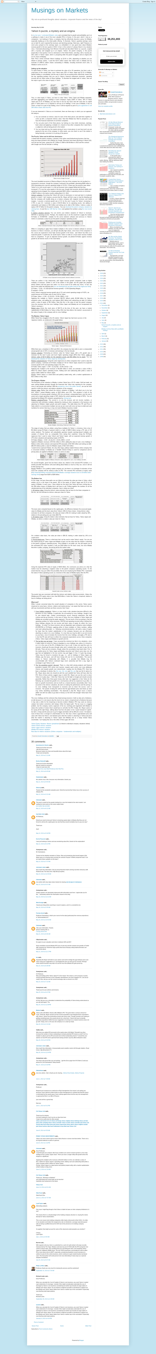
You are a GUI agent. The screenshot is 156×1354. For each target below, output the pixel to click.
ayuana (38, 1304)
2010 (101, 351)
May (103, 323)
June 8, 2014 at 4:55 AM (43, 1130)
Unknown (39, 800)
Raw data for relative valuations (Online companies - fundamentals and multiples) (56, 731)
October (104, 310)
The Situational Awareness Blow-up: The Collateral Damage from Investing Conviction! (116, 139)
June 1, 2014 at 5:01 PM (43, 1105)
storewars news (41, 867)
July (103, 318)
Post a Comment (39, 1322)
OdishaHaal (39, 1070)
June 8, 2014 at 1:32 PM (43, 1143)
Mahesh (38, 1010)
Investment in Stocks (42, 745)
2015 (101, 300)
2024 (101, 278)
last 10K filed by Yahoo (54, 209)
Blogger (81, 1340)
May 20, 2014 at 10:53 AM (43, 920)
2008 (101, 356)
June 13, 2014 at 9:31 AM (43, 1187)
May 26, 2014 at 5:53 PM (43, 1040)
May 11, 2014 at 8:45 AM (43, 771)
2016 (101, 298)
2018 (101, 293)
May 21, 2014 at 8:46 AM (43, 934)
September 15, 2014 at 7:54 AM (45, 1270)
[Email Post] (57, 736)
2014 (101, 303)
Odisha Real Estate (68, 1073)
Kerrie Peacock (41, 839)
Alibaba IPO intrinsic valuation (40, 729)
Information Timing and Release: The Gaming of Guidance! (115, 166)
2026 (101, 273)
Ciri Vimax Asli (40, 1111)
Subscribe (111, 61)
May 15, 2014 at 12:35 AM (43, 874)
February (104, 338)
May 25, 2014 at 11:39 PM (43, 1004)
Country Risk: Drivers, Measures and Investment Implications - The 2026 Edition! (115, 182)
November (105, 308)
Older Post (88, 1326)
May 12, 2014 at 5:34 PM (43, 833)
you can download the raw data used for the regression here (72, 286)
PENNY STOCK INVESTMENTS (45, 1136)
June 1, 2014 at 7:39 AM (43, 1079)
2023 (101, 281)
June (103, 320)
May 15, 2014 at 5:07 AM (43, 884)
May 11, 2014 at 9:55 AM (43, 782)
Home (62, 1326)
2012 (101, 346)
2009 (101, 354)
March (103, 336)
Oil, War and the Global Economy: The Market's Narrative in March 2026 (115, 238)
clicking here (67, 398)
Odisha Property (79, 1073)
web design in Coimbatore (74, 882)
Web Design (39, 902)
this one (58, 671)
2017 (101, 296)
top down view (40, 814)
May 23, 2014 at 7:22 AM (43, 981)
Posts (102, 72)
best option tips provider (43, 806)
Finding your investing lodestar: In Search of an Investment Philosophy (115, 224)
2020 (101, 288)
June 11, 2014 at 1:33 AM (43, 1169)
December (105, 305)
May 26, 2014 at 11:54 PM (43, 1052)
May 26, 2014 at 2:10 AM (43, 1024)
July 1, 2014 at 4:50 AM (42, 1237)
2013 (101, 344)
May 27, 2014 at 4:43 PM (43, 1065)
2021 (101, 286)
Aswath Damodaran (116, 92)
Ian (37, 957)
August (104, 315)
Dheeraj (38, 787)
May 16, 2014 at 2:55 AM (43, 907)
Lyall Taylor (39, 1203)
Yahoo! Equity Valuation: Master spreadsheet (45, 723)
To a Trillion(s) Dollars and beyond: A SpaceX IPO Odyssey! (116, 195)
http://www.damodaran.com (107, 114)
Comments (104, 75)
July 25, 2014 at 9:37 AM (43, 1260)
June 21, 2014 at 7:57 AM (43, 1197)
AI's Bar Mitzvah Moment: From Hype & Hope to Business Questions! (115, 123)
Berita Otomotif (40, 761)
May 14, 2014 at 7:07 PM (43, 861)
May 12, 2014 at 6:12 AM (43, 808)
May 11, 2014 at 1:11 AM (43, 755)
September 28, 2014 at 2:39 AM (45, 1299)
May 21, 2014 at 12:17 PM (43, 951)
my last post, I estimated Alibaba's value (45, 35)
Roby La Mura (40, 1265)
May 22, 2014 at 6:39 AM (43, 966)
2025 (101, 276)
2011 (101, 349)
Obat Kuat (39, 1193)
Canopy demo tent (41, 931)
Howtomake (39, 777)
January (104, 341)
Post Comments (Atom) (45, 1329)
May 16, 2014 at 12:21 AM (43, 897)
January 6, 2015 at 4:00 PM (44, 1318)
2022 (101, 283)
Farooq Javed (40, 913)
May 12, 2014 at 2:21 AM (43, 794)
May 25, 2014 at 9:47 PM (43, 992)
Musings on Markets (59, 10)
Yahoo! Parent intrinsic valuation (41, 725)
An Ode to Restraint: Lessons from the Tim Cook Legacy (116, 252)
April (103, 333)
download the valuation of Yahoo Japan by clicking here (48, 359)
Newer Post (35, 1326)
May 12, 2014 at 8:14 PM (43, 844)
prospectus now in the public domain (69, 386)
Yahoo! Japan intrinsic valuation (41, 727)
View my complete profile (105, 106)
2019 (101, 291)
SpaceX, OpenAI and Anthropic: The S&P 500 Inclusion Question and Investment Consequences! (116, 210)
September (105, 313)
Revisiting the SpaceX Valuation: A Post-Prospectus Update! (114, 152)
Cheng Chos (39, 769)
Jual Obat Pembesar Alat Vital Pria (53, 769)
